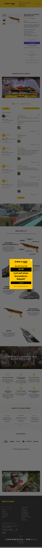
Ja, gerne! (21, 282)
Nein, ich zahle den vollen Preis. (21, 286)
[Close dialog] (31, 260)
